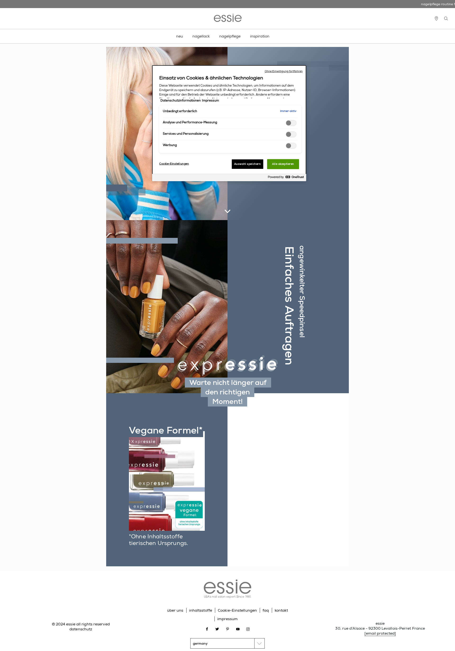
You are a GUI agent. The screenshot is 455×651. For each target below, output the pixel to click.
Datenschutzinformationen (180, 100)
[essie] (227, 589)
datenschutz (80, 629)
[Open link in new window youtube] (238, 628)
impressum (227, 618)
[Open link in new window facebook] (207, 628)
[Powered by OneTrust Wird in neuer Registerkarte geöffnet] (286, 178)
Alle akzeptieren (283, 164)
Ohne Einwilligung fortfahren (284, 71)
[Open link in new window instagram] (248, 628)
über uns (175, 610)
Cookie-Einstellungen (237, 610)
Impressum (210, 100)
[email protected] (380, 633)
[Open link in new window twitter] (217, 628)
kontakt (281, 610)
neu (179, 36)
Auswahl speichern (247, 164)
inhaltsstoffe (200, 610)
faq (266, 610)
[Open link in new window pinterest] (227, 628)
